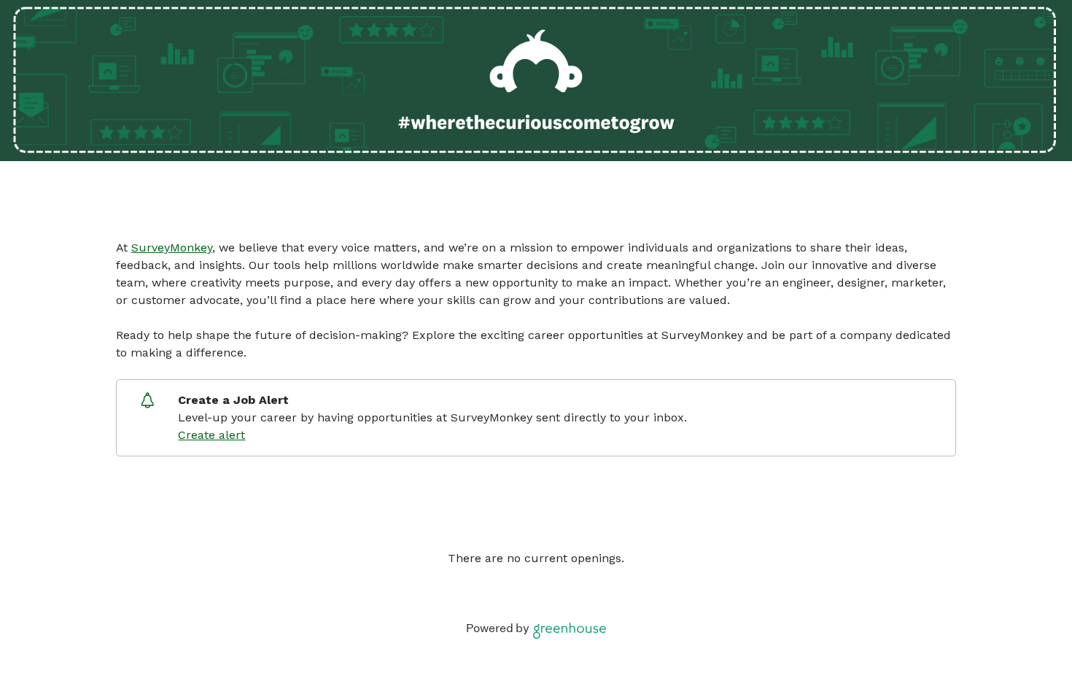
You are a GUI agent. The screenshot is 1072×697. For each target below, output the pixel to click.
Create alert (211, 435)
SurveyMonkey (171, 247)
